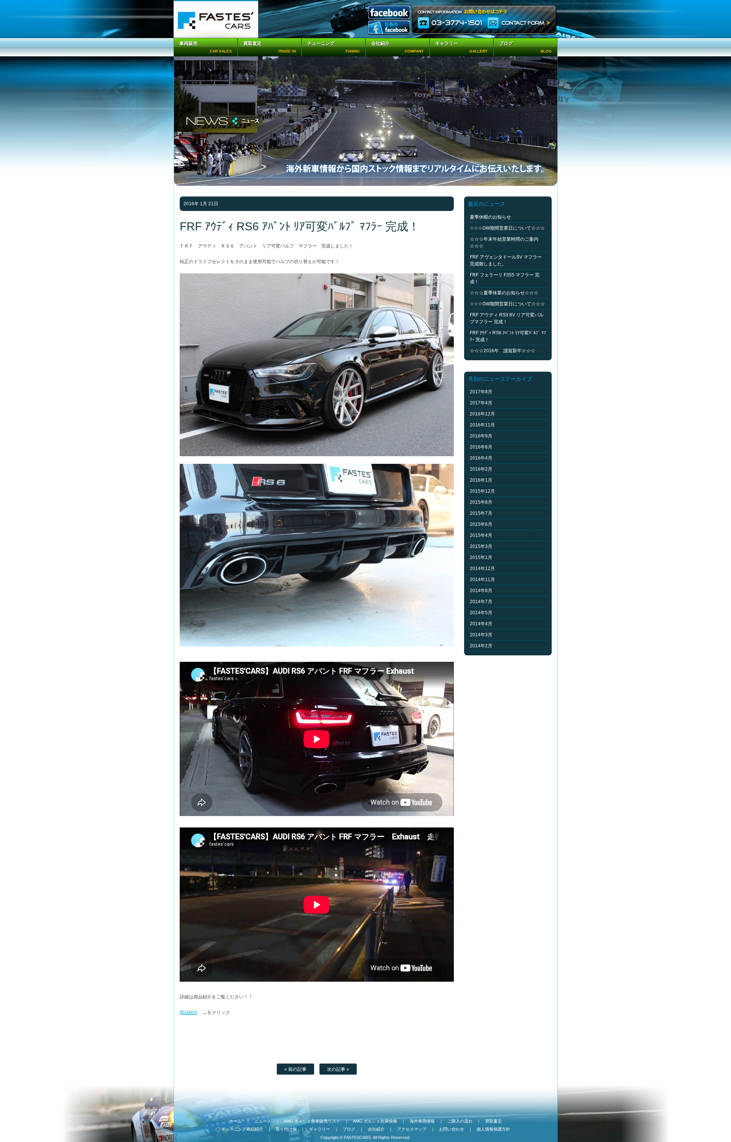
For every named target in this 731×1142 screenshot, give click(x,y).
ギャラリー (319, 1129)
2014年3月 (481, 634)
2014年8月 (481, 590)
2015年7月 (481, 513)
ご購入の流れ (459, 1121)
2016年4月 (481, 458)
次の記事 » (338, 1069)
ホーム (235, 1121)
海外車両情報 (422, 1121)
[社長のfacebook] (389, 28)
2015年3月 (481, 546)
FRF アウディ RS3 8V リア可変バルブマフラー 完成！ (507, 318)
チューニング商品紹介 (242, 1129)
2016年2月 (481, 469)
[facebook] (389, 13)
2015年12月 (482, 491)
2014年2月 (481, 645)
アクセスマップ (411, 1129)
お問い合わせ (451, 1129)
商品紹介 (189, 1012)
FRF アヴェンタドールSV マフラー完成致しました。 (506, 260)
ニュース (262, 1121)
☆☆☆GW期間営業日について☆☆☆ (507, 228)
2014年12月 (482, 568)
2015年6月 (481, 524)
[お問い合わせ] (484, 19)
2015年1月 (481, 557)
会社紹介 (376, 1129)
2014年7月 (481, 601)
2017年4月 (481, 403)
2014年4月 (481, 623)
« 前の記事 (295, 1069)
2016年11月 (482, 425)
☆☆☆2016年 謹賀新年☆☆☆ (502, 350)
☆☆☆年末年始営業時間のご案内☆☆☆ (504, 242)
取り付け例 (286, 1129)
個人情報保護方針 (493, 1129)
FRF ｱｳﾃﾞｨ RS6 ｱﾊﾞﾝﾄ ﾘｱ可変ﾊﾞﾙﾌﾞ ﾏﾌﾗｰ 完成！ (508, 336)
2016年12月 (482, 414)
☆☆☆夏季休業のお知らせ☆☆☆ (504, 292)
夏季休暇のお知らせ (490, 217)
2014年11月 (482, 579)
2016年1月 (481, 480)
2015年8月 (481, 502)
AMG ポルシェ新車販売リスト (312, 1121)
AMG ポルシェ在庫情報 (375, 1121)
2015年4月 (481, 535)
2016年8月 (481, 447)
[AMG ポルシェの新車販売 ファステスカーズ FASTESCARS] (216, 19)
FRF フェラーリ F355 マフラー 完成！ (504, 278)
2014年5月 (481, 612)
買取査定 (493, 1121)
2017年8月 (481, 392)
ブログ (349, 1129)
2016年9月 (481, 436)
